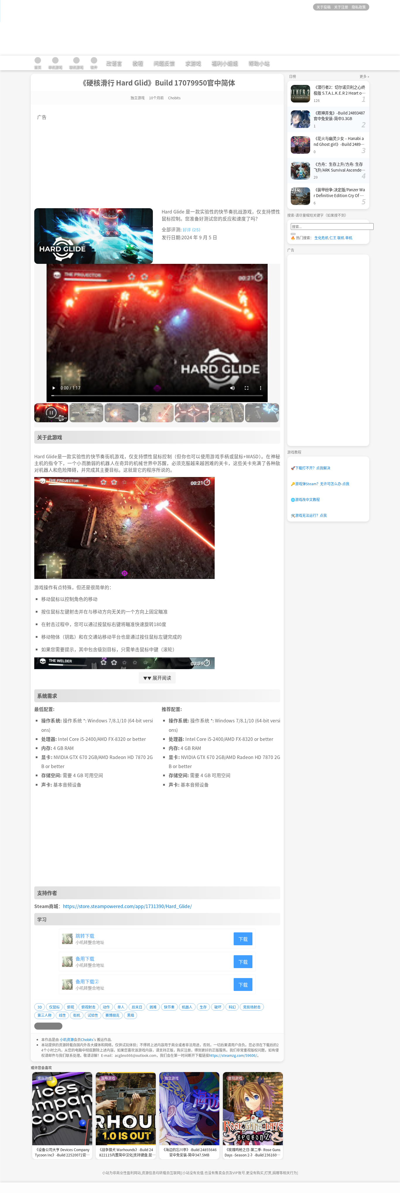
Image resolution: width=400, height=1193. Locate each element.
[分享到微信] (51, 1026)
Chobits (87, 1039)
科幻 (232, 1006)
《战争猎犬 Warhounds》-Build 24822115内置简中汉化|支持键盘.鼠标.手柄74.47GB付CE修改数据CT (125, 1152)
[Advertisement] (157, 161)
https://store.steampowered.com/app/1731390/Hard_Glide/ (127, 906)
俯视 (70, 1006)
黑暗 (130, 1015)
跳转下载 (85, 935)
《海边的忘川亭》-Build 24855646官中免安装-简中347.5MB (189, 1152)
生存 (203, 1006)
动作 (106, 1006)
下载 (243, 938)
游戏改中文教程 (305, 499)
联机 (340, 237)
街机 (76, 1015)
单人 (120, 1006)
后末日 (137, 1006)
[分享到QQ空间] (44, 1026)
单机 (348, 237)
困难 (153, 1006)
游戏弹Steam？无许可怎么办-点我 (320, 483)
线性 (62, 1015)
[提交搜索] (293, 234)
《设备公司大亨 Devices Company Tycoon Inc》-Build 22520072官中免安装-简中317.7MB (62, 1152)
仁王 (332, 237)
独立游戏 (138, 97)
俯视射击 (88, 1006)
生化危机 (321, 237)
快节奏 (169, 1006)
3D (39, 1006)
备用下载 (85, 958)
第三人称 (44, 1015)
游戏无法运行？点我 (309, 515)
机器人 (187, 1006)
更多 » (364, 76)
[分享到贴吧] (58, 1026)
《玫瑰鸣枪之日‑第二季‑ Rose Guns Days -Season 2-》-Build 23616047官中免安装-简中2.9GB (253, 1152)
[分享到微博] (37, 1026)
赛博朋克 (112, 1015)
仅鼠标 (54, 1006)
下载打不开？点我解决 (310, 467)
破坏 (217, 1006)
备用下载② (87, 981)
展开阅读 (157, 677)
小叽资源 (67, 1039)
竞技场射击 (252, 1006)
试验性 (93, 1015)
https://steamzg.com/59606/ (233, 1055)
